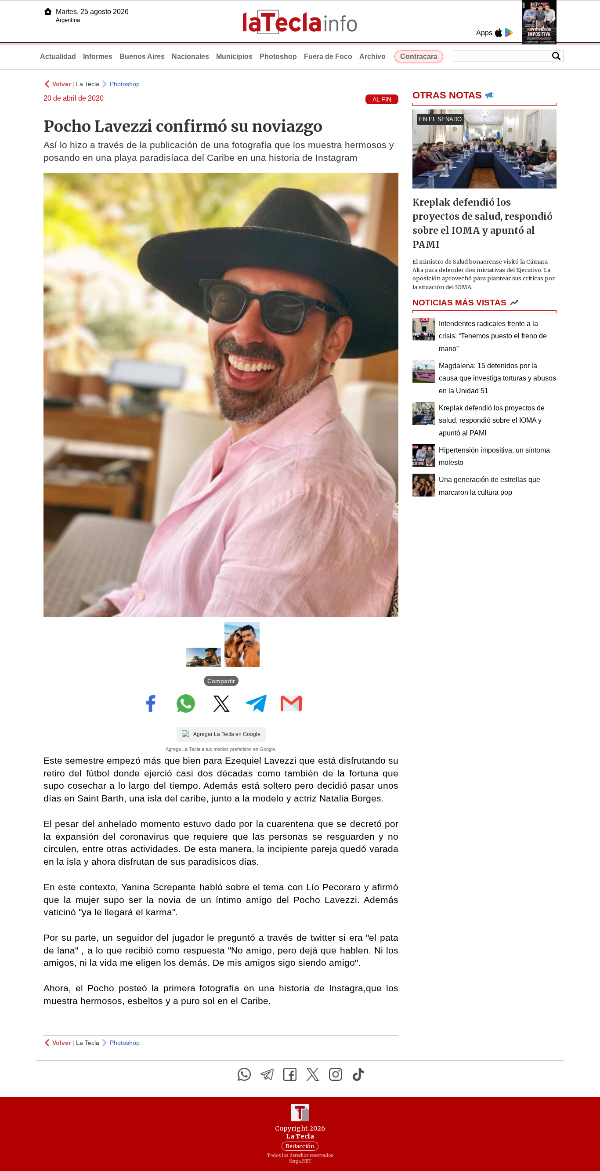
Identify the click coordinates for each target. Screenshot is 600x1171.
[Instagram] (335, 1074)
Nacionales (190, 56)
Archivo (372, 56)
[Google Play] (509, 32)
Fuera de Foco (328, 56)
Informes (97, 56)
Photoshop (278, 56)
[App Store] (498, 32)
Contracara (418, 56)
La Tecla (87, 83)
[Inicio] (47, 11)
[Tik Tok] (358, 1074)
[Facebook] (290, 1074)
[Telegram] (267, 1074)
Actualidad (58, 56)
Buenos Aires (142, 56)
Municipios (234, 56)
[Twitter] (313, 1074)
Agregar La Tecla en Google (226, 734)
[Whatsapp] (244, 1074)
